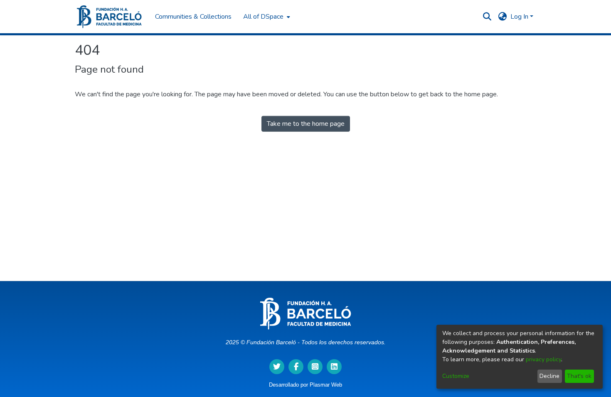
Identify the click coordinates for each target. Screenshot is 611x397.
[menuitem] (265, 16)
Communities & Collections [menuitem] (193, 16)
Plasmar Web (326, 385)
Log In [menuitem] (519, 16)
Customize (455, 376)
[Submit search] (487, 17)
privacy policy (543, 359)
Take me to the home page (306, 123)
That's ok (579, 376)
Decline (549, 376)
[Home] (109, 16)
